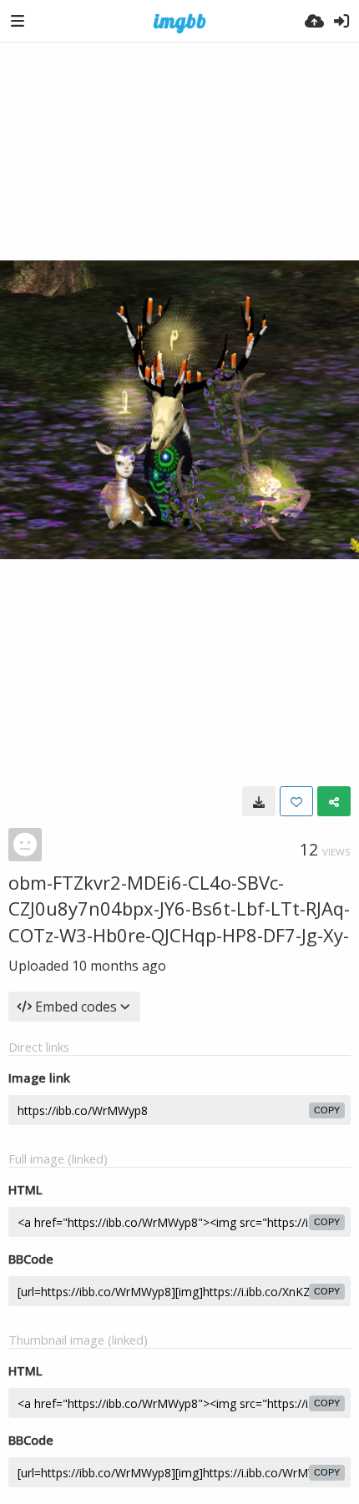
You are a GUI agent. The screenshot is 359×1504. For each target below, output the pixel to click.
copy (327, 1110)
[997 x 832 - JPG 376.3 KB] (259, 801)
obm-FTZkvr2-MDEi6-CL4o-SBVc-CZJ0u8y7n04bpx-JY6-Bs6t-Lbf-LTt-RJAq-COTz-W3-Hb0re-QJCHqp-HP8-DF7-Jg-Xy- (179, 908)
